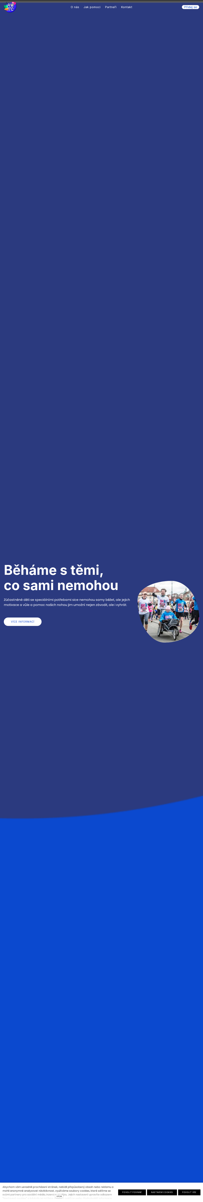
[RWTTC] (10, 7)
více (59, 1196)
